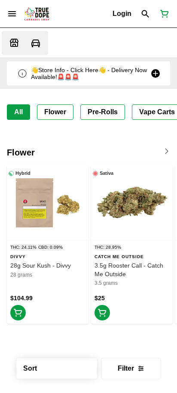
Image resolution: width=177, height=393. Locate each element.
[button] (122, 13)
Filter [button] (126, 368)
